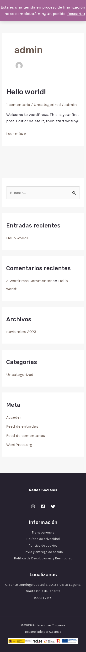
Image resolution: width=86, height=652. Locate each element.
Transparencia (43, 532)
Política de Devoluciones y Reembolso (43, 558)
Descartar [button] (76, 13)
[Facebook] (43, 506)
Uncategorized (19, 374)
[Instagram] (33, 506)
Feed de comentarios (25, 435)
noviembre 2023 (21, 331)
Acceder (13, 417)
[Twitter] (53, 506)
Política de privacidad (43, 539)
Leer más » (16, 133)
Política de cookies (43, 545)
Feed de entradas (22, 426)
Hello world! (17, 238)
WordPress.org (19, 444)
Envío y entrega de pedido (43, 552)
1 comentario (18, 104)
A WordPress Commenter (29, 280)
